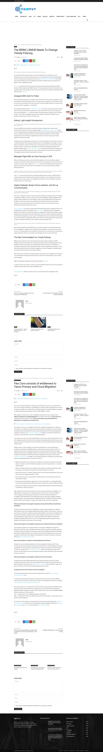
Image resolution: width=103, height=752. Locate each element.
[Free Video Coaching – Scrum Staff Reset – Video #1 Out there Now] (69, 82)
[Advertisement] (51, 32)
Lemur (27, 112)
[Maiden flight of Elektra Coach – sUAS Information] (55, 322)
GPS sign (37, 163)
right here (24, 91)
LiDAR (18, 175)
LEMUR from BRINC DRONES (47, 79)
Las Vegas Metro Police (35, 108)
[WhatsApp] (33, 60)
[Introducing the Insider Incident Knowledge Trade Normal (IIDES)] (69, 59)
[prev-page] (15, 335)
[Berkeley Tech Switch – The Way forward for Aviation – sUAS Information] (21, 322)
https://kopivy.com (28, 303)
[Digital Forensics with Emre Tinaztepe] (69, 112)
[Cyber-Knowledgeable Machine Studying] (69, 89)
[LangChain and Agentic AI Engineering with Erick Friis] (69, 75)
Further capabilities (19, 208)
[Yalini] (15, 57)
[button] (87, 20)
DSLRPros (16, 86)
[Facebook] (24, 60)
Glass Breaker (39, 210)
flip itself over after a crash (33, 148)
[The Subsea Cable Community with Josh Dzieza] (69, 105)
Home (15, 44)
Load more (77, 124)
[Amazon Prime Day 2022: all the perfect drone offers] (38, 322)
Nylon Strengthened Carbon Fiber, (49, 130)
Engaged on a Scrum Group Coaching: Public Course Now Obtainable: (80, 52)
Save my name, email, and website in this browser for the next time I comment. (34, 368)
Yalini (18, 57)
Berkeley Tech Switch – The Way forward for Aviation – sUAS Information (20, 330)
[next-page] (17, 335)
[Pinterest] (30, 60)
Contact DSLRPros (18, 271)
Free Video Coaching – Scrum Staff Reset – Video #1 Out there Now (81, 82)
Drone (18, 44)
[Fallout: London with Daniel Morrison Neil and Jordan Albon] (69, 119)
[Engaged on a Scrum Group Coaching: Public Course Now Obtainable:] (69, 52)
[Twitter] (27, 60)
